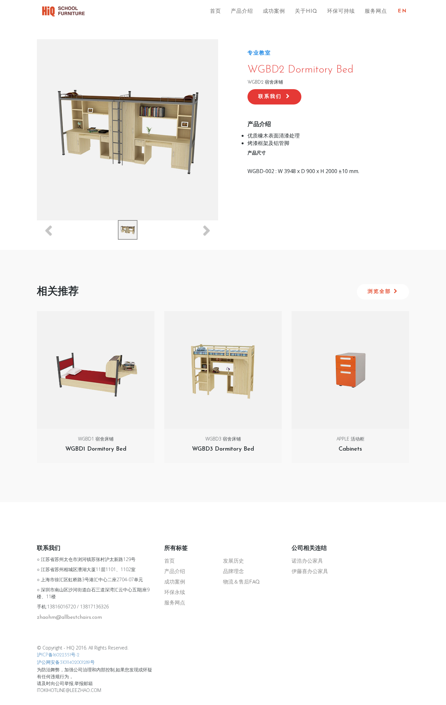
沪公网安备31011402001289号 (66, 662)
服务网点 (376, 11)
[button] (48, 231)
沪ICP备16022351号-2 (58, 655)
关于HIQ (306, 11)
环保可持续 (341, 11)
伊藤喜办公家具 (310, 571)
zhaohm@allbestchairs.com (69, 617)
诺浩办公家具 (307, 561)
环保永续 (174, 592)
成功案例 (274, 11)
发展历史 (233, 561)
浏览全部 (381, 291)
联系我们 (271, 96)
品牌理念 (233, 571)
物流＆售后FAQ (241, 582)
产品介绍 (242, 11)
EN (402, 11)
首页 (215, 11)
